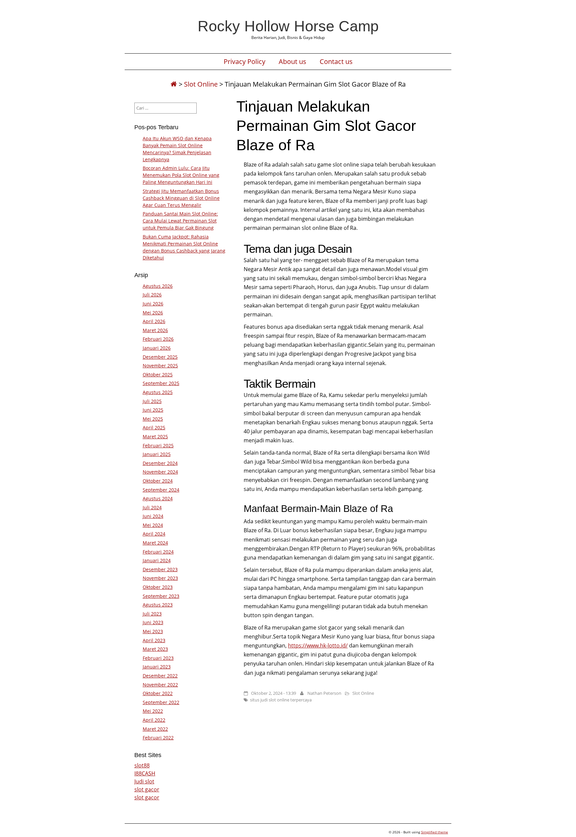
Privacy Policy (244, 62)
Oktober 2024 (158, 481)
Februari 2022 (158, 737)
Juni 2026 (153, 303)
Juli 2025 (152, 401)
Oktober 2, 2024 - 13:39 (273, 693)
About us (292, 62)
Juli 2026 (152, 294)
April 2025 (154, 427)
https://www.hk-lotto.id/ (318, 645)
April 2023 (154, 640)
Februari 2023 (158, 658)
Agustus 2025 (158, 392)
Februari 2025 (158, 445)
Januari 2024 (157, 560)
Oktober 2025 (158, 374)
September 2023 (161, 596)
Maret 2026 (155, 330)
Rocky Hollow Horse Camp (288, 26)
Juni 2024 (153, 516)
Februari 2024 (158, 552)
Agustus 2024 (158, 498)
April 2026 (154, 321)
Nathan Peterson (324, 693)
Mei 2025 (153, 419)
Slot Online (201, 84)
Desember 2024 (160, 463)
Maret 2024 (155, 543)
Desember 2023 (160, 569)
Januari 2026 (157, 348)
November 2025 (160, 365)
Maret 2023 (155, 649)
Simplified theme (434, 832)
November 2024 (160, 472)
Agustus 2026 (158, 286)
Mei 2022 (153, 711)
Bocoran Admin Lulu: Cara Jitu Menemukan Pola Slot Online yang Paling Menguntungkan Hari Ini (181, 175)
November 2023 (160, 578)
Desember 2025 (160, 357)
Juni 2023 (153, 622)
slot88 (142, 765)
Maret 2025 (155, 436)
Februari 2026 (158, 339)
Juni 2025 (153, 410)
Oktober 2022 (158, 693)
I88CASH (144, 773)
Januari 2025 (157, 454)
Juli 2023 (152, 614)
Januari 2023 (157, 666)
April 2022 (154, 720)
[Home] (173, 84)
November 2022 (160, 684)
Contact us (336, 62)
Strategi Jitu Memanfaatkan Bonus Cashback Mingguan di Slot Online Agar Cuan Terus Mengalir (181, 198)
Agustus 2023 (158, 605)
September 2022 (161, 702)
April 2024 (154, 534)
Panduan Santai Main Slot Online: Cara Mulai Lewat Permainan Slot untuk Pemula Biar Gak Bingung (180, 220)
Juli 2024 (152, 507)
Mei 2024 (153, 525)
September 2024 (161, 490)
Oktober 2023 (158, 587)
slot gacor (146, 789)
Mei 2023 (153, 631)
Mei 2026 (153, 312)
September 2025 (161, 383)
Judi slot (144, 781)
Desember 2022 (160, 675)
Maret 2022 (155, 729)
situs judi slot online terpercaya (281, 700)
